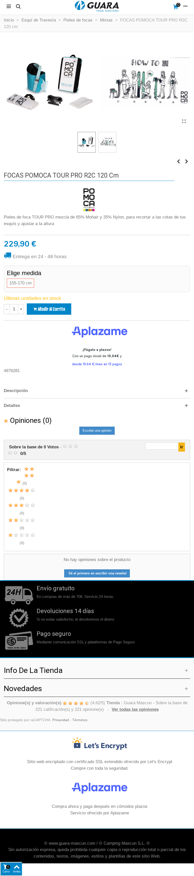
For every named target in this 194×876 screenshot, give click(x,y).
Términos (79, 720)
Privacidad (60, 720)
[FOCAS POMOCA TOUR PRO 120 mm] (186, 161)
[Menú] (8, 6)
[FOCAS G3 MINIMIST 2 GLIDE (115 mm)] (178, 161)
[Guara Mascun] (97, 6)
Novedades (23, 688)
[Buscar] (18, 6)
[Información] (185, 6)
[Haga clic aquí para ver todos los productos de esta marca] (89, 199)
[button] (97, 390)
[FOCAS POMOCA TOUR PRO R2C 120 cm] (184, 121)
